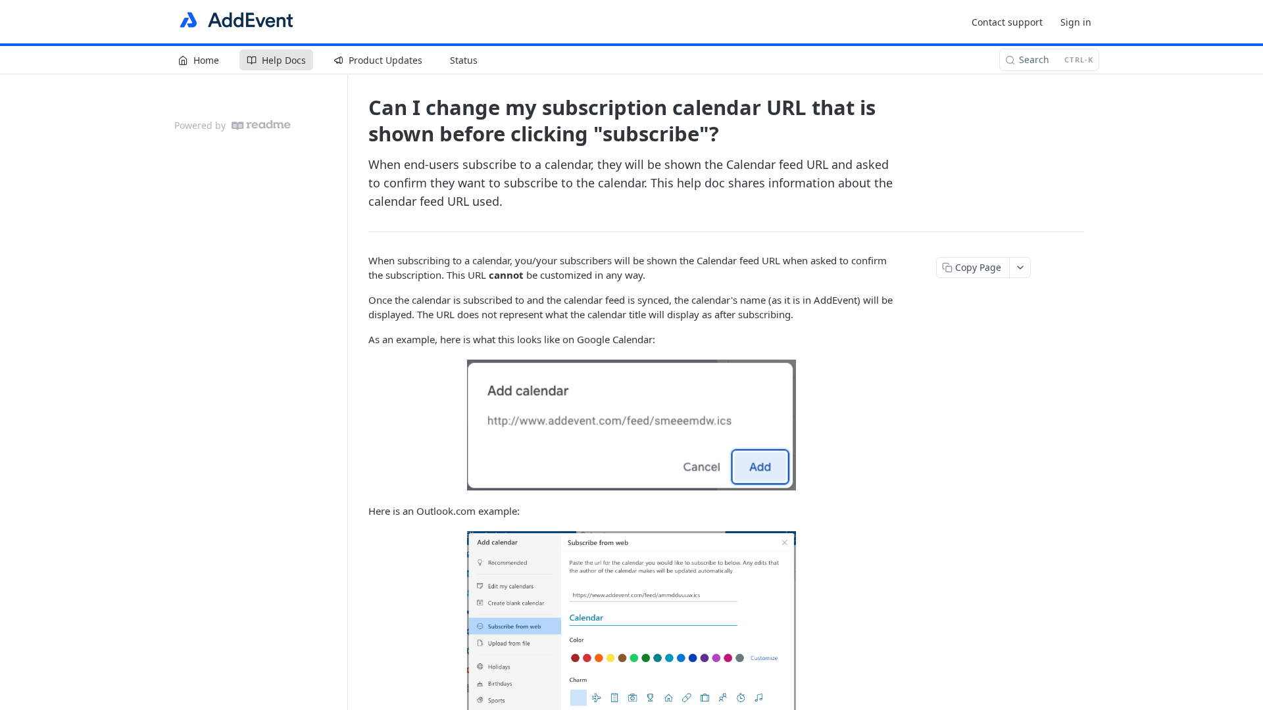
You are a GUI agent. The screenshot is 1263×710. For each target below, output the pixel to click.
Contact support (1007, 22)
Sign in (1075, 22)
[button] (631, 425)
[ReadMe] (261, 125)
